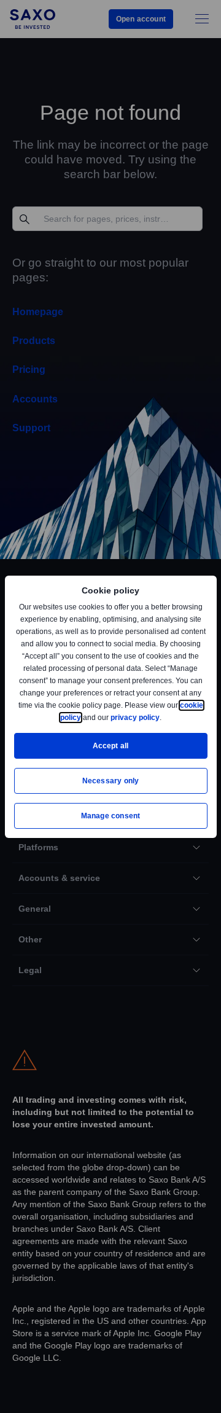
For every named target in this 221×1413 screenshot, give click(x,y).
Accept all (111, 745)
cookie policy (85, 717)
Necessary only (110, 780)
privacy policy (163, 717)
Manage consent (110, 815)
